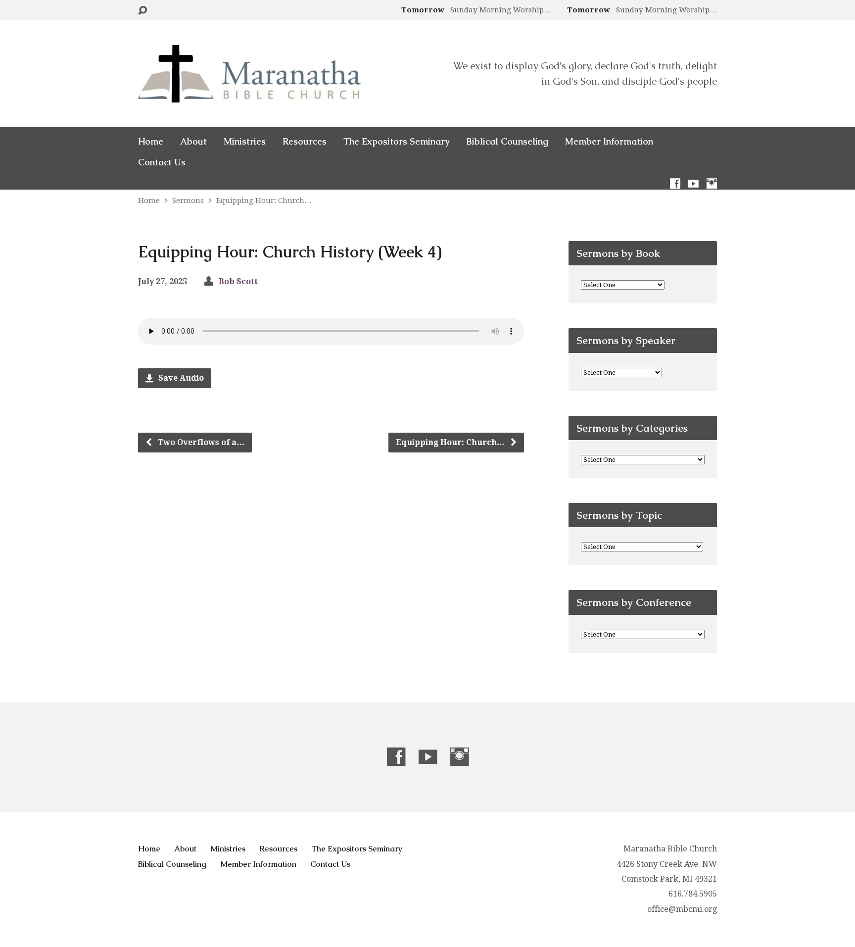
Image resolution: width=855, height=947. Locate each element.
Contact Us (162, 162)
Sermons (188, 200)
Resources (305, 141)
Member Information (609, 141)
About (193, 141)
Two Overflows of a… (200, 442)
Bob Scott (238, 281)
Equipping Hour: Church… (264, 200)
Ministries (245, 141)
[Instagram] (712, 183)
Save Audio (180, 378)
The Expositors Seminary (396, 141)
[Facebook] (675, 183)
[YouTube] (693, 183)
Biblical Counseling (507, 141)
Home (150, 141)
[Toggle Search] (142, 10)
